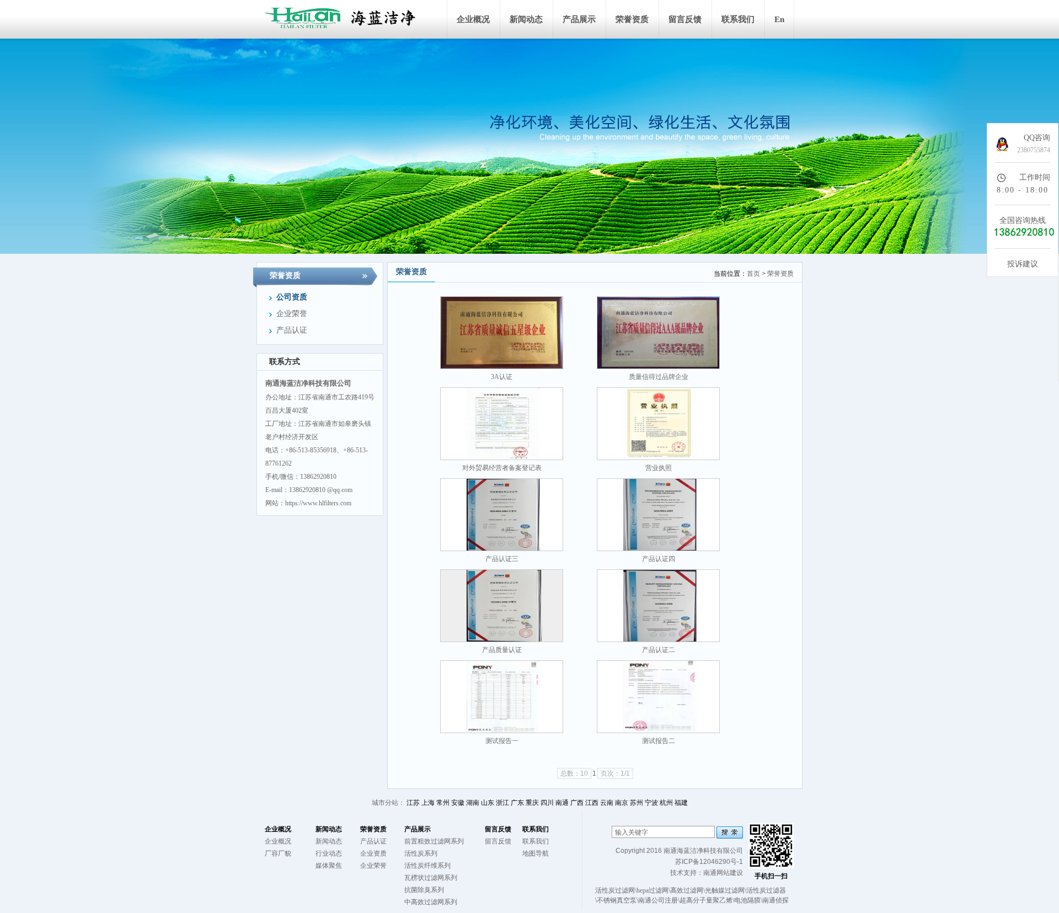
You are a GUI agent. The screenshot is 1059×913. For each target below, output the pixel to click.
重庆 (532, 803)
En (779, 19)
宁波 (651, 803)
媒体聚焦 (328, 865)
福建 (681, 803)
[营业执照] (658, 423)
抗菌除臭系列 (424, 890)
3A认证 (501, 377)
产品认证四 (658, 559)
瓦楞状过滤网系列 (430, 878)
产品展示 (579, 19)
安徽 (457, 803)
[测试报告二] (658, 696)
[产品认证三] (501, 514)
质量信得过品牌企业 (658, 377)
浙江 (502, 803)
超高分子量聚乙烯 (706, 900)
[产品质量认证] (501, 605)
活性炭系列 (420, 853)
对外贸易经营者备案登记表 (502, 468)
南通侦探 (775, 900)
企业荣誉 (373, 865)
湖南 (472, 803)
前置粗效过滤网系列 (434, 841)
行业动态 (328, 853)
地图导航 (535, 853)
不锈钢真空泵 (617, 900)
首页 (753, 273)
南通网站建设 (723, 873)
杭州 (666, 803)
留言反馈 (685, 19)
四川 (547, 803)
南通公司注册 (658, 900)
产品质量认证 (502, 650)
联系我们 (738, 19)
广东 (517, 803)
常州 (443, 803)
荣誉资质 (632, 19)
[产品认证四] (658, 514)
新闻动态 (526, 19)
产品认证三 (501, 559)
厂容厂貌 (278, 853)
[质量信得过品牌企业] (658, 332)
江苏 (413, 803)
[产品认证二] (658, 605)
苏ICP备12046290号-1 (709, 862)
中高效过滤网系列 (430, 902)
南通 (562, 803)
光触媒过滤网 (725, 890)
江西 (591, 803)
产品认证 (373, 841)
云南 (606, 803)
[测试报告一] (501, 696)
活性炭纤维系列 (427, 865)
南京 (621, 803)
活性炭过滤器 (766, 890)
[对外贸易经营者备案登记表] (501, 423)
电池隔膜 (747, 900)
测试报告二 (658, 741)
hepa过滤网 (652, 890)
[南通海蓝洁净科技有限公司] (347, 19)
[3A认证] (501, 332)
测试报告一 (501, 741)
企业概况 (473, 19)
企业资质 (373, 853)
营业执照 (658, 468)
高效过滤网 (686, 890)
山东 (487, 803)
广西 (577, 803)
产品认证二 (658, 650)
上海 (428, 803)
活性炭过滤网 (615, 890)
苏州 (636, 803)
